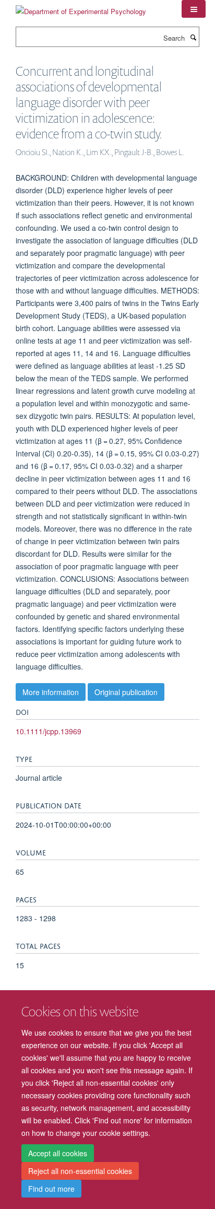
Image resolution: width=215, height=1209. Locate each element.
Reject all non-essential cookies (80, 1171)
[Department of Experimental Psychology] (81, 8)
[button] (194, 9)
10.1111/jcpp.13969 (48, 731)
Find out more (51, 1188)
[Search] (193, 37)
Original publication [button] (126, 692)
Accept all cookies (57, 1153)
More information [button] (50, 692)
